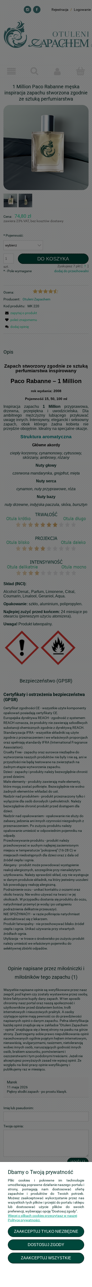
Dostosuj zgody (46, 1244)
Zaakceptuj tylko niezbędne (46, 1231)
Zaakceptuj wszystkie (46, 1258)
